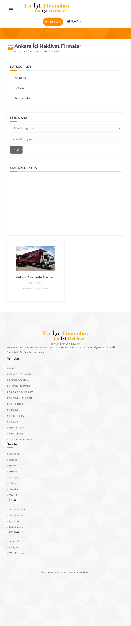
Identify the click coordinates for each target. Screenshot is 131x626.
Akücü (12, 368)
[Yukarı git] (123, 618)
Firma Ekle (54, 21)
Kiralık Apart (16, 415)
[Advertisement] (65, 203)
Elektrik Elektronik (20, 386)
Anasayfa (20, 78)
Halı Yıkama (16, 404)
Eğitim (13, 459)
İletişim (19, 88)
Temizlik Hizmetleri (20, 439)
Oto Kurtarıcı (16, 427)
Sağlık (12, 483)
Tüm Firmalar (22, 98)
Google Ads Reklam (21, 392)
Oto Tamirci (16, 433)
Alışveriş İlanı (17, 509)
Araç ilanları (16, 515)
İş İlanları (14, 521)
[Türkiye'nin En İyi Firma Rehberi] (47, 13)
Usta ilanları (16, 527)
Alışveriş (14, 453)
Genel (12, 465)
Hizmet (13, 471)
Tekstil (13, 495)
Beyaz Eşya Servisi (20, 374)
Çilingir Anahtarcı (19, 380)
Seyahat (14, 489)
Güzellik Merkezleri (20, 398)
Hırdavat (14, 409)
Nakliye (13, 421)
